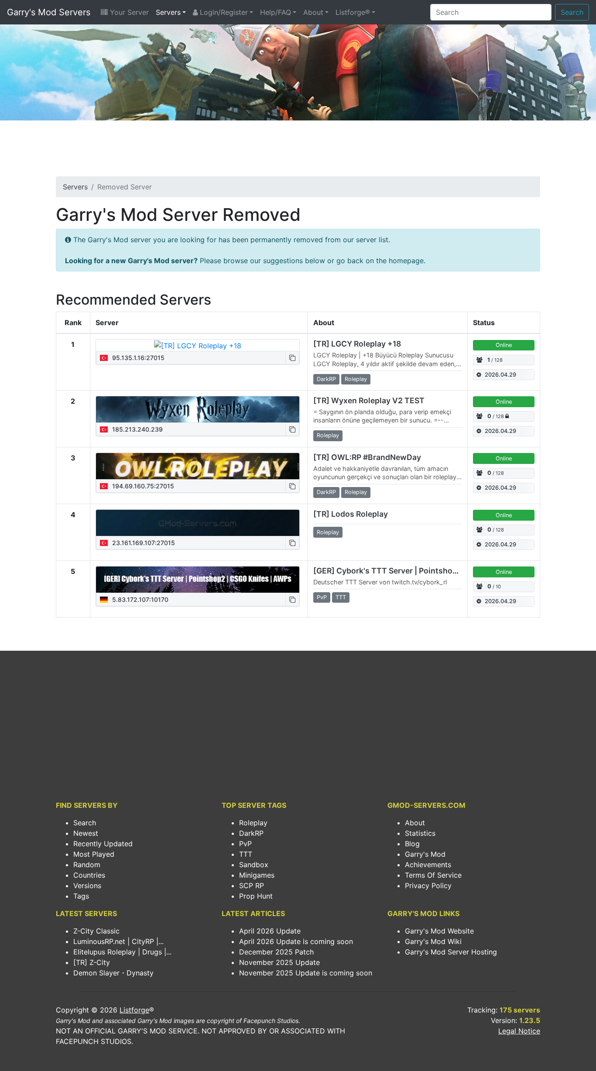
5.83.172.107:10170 (139, 599)
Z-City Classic (96, 931)
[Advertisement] (298, 151)
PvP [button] (322, 597)
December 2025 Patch (276, 951)
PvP (245, 843)
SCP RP (251, 885)
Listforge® (353, 12)
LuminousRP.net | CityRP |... (118, 941)
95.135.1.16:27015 (137, 357)
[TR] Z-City (91, 962)
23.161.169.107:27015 (142, 542)
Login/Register (223, 12)
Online (504, 345)
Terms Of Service (433, 875)
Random (86, 864)
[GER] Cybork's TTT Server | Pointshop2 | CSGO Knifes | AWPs (429, 570)
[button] (292, 357)
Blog (412, 843)
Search (572, 12)
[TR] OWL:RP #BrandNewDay (367, 457)
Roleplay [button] (356, 379)
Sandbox (253, 864)
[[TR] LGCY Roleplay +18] (197, 345)
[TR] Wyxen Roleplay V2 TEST (369, 400)
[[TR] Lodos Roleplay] (197, 523)
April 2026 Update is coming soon (296, 941)
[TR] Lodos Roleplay (350, 513)
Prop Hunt (256, 896)
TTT (245, 854)
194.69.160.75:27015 (142, 486)
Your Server (128, 12)
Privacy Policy (428, 885)
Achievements (428, 864)
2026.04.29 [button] (500, 374)
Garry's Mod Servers (48, 12)
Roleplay (253, 822)
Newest (85, 833)
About (313, 12)
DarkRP (251, 833)
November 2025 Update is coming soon (305, 972)
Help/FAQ (275, 12)
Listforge (134, 1010)
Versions (87, 885)
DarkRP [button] (326, 379)
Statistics (420, 833)
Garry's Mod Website (439, 931)
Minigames (256, 875)
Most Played (93, 854)
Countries (89, 875)
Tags (81, 896)
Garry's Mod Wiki (433, 941)
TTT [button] (341, 597)
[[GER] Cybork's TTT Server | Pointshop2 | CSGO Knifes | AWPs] (197, 579)
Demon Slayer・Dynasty (113, 972)
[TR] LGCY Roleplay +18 (357, 343)
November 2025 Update (279, 962)
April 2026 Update (270, 931)
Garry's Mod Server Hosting (451, 951)
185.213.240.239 (136, 429)
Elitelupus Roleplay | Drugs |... (122, 951)
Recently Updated (103, 843)
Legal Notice (519, 1030)
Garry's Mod (425, 854)
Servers (168, 12)
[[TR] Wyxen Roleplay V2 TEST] (197, 409)
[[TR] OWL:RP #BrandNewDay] (197, 466)
